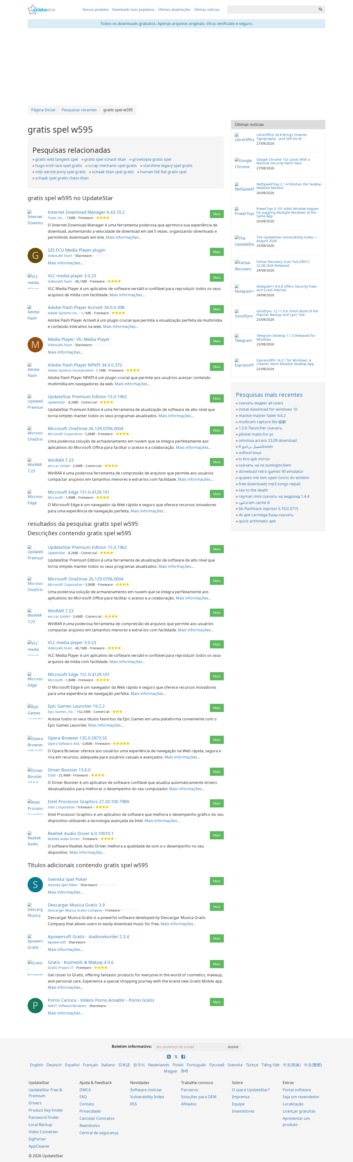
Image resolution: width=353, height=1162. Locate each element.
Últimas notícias (206, 9)
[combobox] (271, 10)
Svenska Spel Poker (67, 879)
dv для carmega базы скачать (266, 514)
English (36, 1064)
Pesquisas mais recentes (269, 394)
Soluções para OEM (199, 1096)
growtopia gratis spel (151, 159)
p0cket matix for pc (256, 434)
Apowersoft (57, 942)
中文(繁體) (313, 1064)
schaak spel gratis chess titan (62, 178)
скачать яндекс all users (261, 403)
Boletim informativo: (132, 1046)
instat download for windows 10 (268, 409)
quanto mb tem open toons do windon (274, 477)
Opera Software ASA (63, 743)
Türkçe (252, 1064)
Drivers (35, 1103)
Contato (86, 1104)
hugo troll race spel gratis (58, 165)
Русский (216, 1064)
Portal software (297, 1089)
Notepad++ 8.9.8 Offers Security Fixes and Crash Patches (286, 288)
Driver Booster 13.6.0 (69, 770)
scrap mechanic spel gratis (112, 165)
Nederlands (158, 1064)
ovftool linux (250, 452)
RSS (133, 1104)
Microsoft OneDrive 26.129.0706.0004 (85, 428)
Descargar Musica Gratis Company (75, 910)
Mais (217, 214)
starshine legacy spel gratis (168, 165)
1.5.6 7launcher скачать (260, 428)
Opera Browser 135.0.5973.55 (77, 738)
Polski (178, 1064)
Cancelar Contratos (97, 1118)
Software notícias (146, 1089)
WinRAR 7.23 (60, 460)
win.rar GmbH (59, 465)
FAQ (83, 1096)
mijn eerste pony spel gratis (60, 171)
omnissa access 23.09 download (268, 440)
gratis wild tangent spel (56, 159)
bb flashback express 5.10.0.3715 (268, 508)
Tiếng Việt (271, 1064)
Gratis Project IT (60, 967)
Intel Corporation (61, 807)
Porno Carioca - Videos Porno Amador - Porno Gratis (101, 1000)
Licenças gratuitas (299, 1111)
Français (90, 1064)
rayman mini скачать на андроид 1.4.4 (274, 496)
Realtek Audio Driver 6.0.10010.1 (81, 833)
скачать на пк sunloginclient (265, 465)
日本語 (124, 1064)
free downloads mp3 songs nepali (269, 483)
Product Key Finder (46, 1110)
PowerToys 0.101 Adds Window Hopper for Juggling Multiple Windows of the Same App (287, 212)
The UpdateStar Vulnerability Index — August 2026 (286, 239)
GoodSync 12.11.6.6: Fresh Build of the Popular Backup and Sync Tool (287, 313)
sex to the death (253, 490)
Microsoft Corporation (65, 434)
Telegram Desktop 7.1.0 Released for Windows (285, 337)
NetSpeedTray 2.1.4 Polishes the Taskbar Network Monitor (289, 186)
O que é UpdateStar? (251, 1089)
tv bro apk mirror (254, 459)
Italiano (108, 1064)
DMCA (85, 1089)
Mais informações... (123, 237)
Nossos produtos (96, 9)
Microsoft (55, 497)
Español (72, 1064)
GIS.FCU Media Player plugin (76, 250)
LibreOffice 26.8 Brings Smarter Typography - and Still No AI (281, 136)
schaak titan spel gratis (113, 171)
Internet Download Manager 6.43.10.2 (86, 212)
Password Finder (44, 1117)
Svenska (235, 1064)
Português (196, 1064)
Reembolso (89, 1125)
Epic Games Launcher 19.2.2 (76, 706)
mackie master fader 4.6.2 (262, 415)
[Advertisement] (176, 66)
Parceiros (189, 1089)
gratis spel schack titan (105, 159)
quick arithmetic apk (257, 521)
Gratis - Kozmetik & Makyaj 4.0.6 (81, 962)
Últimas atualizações (174, 9)
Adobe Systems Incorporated (70, 370)
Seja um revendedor (301, 1096)
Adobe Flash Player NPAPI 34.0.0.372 (85, 365)
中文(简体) (292, 1064)
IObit (52, 775)
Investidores (243, 1111)
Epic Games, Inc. (61, 711)
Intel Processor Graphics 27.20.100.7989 (88, 801)
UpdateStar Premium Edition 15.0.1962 (87, 396)
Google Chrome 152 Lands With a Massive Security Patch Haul (283, 161)
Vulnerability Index (147, 1096)
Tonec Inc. (56, 217)
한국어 (139, 1064)
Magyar (171, 1071)
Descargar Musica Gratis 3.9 (76, 905)
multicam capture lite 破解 (262, 421)
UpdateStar (56, 402)
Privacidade (90, 1111)
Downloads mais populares (133, 9)
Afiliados (189, 1104)
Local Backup (40, 1124)
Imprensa (241, 1096)
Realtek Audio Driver (64, 838)
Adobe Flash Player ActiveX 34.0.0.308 (86, 307)
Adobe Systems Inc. (63, 313)
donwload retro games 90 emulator (271, 471)
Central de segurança (98, 1132)
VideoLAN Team (60, 255)
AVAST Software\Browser (67, 1005)
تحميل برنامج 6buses (256, 446)
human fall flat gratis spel (163, 171)
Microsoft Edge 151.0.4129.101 (79, 492)
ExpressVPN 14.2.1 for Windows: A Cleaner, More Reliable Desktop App (285, 362)
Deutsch (54, 1064)
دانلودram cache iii (254, 502)
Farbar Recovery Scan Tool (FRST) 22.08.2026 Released (282, 263)
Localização (293, 1104)
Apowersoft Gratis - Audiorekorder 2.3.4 (88, 936)
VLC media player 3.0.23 (72, 276)
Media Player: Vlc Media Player (79, 339)
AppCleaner (39, 1146)
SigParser (37, 1139)
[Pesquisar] (320, 10)
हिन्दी (184, 1071)
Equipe (238, 1104)
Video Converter (43, 1131)
